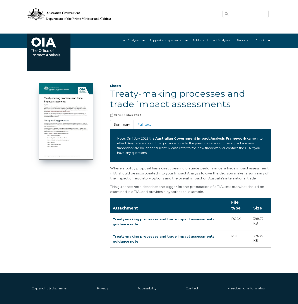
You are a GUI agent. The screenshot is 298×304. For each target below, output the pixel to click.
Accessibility (147, 288)
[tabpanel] (190, 161)
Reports (242, 40)
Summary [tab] (122, 124)
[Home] (69, 9)
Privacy (102, 288)
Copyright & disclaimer (50, 288)
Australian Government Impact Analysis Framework (200, 138)
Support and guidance (165, 40)
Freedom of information (247, 288)
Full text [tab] (144, 124)
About (259, 40)
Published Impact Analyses (211, 40)
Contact (192, 288)
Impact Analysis (128, 40)
